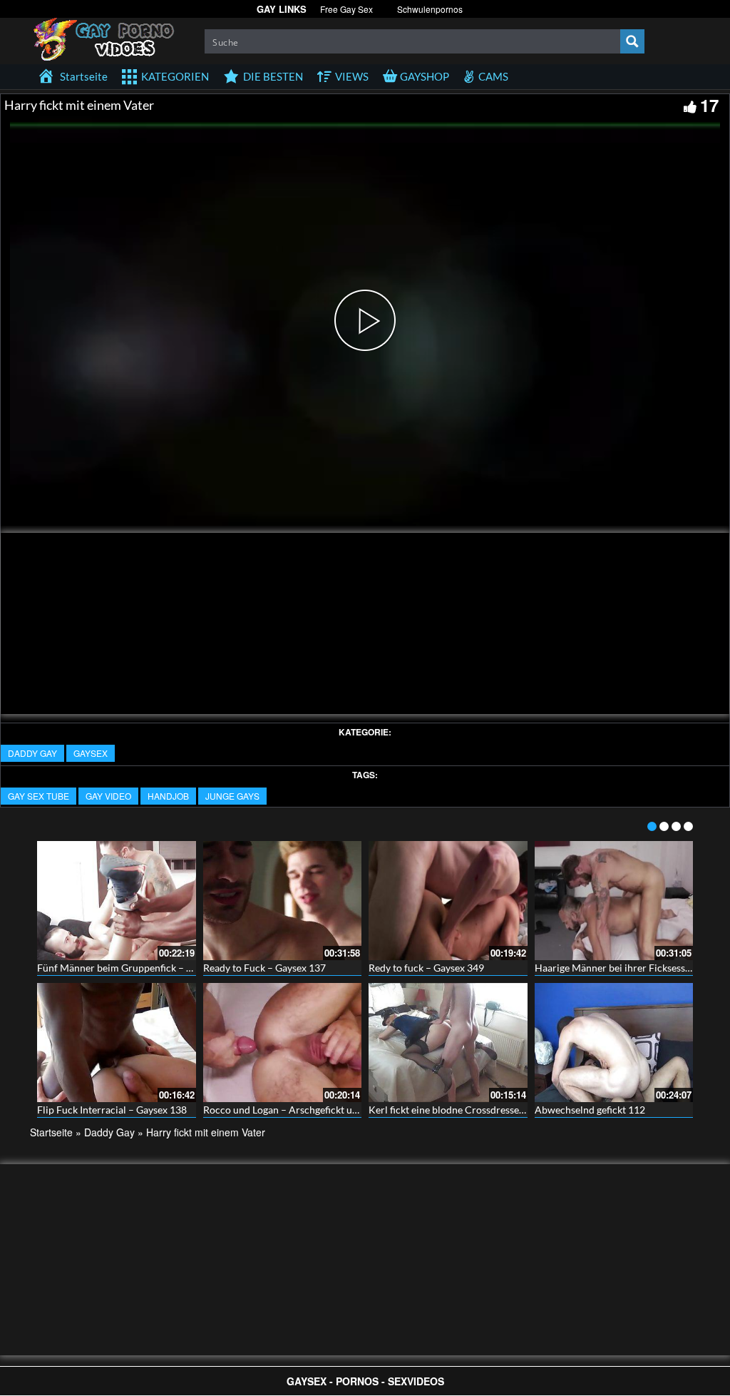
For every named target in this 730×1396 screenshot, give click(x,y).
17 (709, 105)
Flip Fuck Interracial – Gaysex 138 (112, 1110)
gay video (108, 796)
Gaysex (90, 753)
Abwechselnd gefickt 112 (590, 1110)
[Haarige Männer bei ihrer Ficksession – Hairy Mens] (614, 900)
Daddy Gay (32, 753)
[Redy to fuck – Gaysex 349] (448, 900)
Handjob (168, 796)
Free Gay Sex (346, 9)
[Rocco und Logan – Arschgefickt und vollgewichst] (282, 1042)
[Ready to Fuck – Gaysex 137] (282, 900)
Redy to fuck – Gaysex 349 (426, 968)
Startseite (51, 1132)
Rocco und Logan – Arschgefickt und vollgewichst (312, 1110)
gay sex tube (38, 796)
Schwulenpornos (430, 9)
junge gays (232, 796)
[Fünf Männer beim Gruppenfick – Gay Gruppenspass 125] (116, 900)
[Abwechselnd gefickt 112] (614, 1042)
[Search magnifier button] (632, 41)
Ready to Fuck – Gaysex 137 (264, 968)
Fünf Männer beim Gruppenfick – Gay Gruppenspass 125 (162, 968)
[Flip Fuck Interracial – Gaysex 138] (116, 1042)
